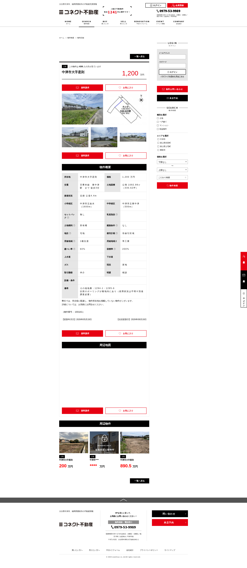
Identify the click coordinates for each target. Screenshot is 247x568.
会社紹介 (130, 550)
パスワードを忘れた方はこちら (172, 76)
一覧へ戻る (139, 56)
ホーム (61, 38)
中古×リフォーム (113, 550)
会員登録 (179, 5)
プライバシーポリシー (149, 550)
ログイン (157, 5)
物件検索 (70, 38)
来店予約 (174, 98)
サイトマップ (169, 550)
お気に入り (128, 87)
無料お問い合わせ (174, 89)
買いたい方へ (77, 550)
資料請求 (85, 87)
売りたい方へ (94, 550)
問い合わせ (169, 514)
